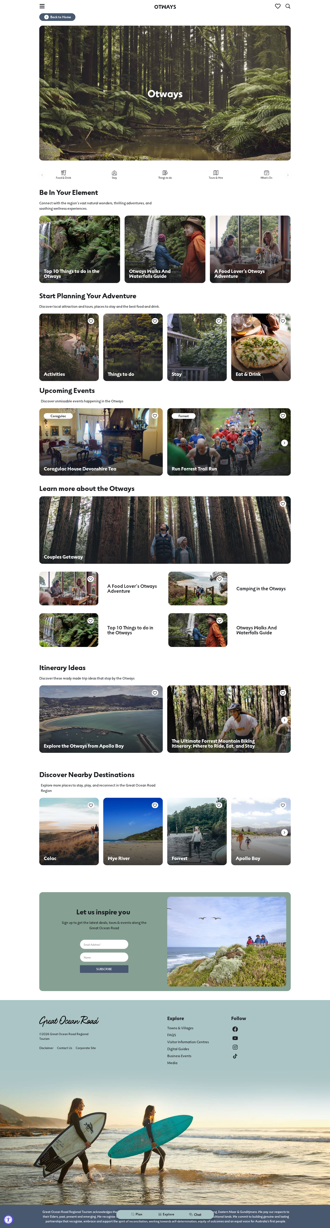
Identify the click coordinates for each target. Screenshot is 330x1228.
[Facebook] (235, 1029)
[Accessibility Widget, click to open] (8, 1220)
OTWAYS (165, 7)
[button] (42, 175)
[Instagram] (235, 1047)
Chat (197, 1214)
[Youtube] (235, 1038)
